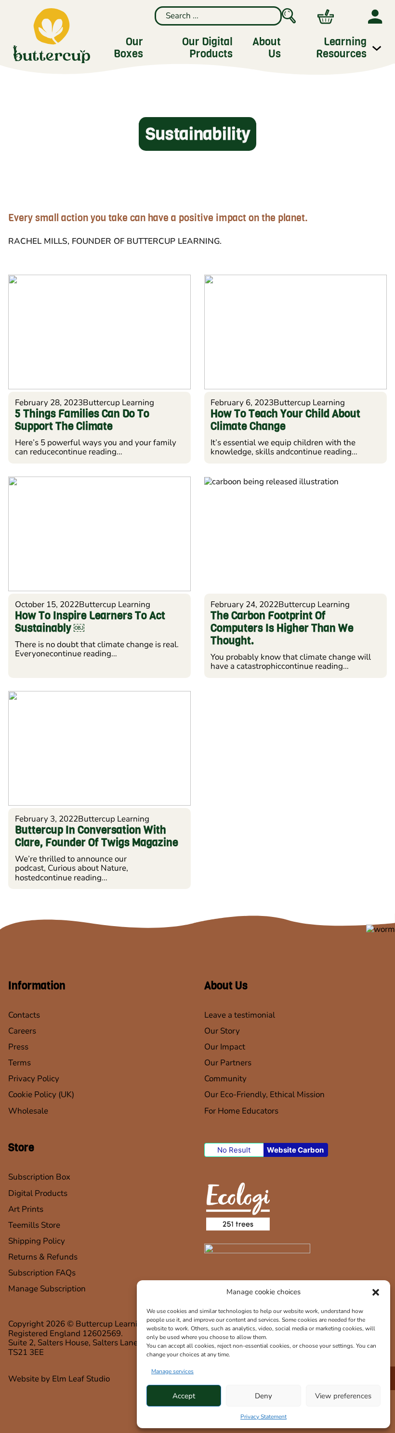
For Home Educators (241, 1111)
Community (225, 1079)
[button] (376, 1292)
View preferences (343, 1396)
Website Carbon (295, 1149)
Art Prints (25, 1209)
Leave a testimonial (239, 1015)
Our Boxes (128, 48)
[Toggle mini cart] (325, 16)
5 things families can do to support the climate (82, 420)
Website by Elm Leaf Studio (59, 1378)
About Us (266, 48)
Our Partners (227, 1063)
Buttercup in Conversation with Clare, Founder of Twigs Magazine (96, 836)
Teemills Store (34, 1225)
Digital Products (37, 1193)
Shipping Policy (36, 1241)
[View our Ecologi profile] (237, 1205)
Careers (22, 1031)
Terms (19, 1063)
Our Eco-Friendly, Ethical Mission (264, 1095)
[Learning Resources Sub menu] (376, 48)
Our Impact (224, 1047)
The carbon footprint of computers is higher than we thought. (282, 628)
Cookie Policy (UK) (41, 1095)
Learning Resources (341, 48)
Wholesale (28, 1111)
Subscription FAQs (42, 1273)
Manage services (172, 1371)
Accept (183, 1396)
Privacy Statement (263, 1416)
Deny (263, 1396)
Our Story (222, 1031)
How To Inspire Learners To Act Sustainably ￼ (90, 622)
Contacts (24, 1015)
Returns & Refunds (43, 1257)
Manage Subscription (47, 1289)
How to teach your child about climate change (285, 420)
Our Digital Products (207, 48)
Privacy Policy (33, 1079)
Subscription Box (39, 1177)
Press (18, 1047)
